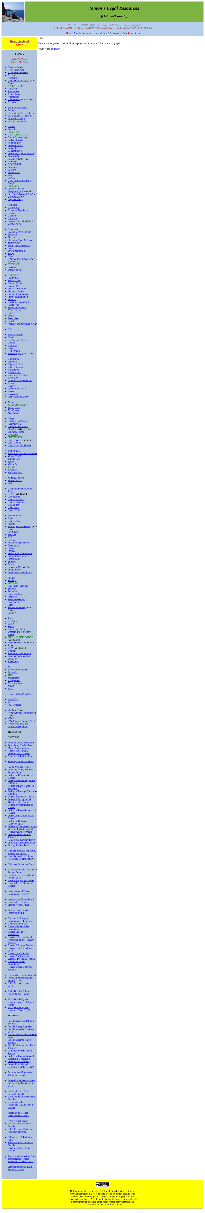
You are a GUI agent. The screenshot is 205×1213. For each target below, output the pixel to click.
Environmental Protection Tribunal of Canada (20, 1073)
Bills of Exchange (16, 118)
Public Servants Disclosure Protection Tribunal (20, 1130)
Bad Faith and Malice (18, 107)
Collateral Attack (16, 140)
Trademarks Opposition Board (22, 1156)
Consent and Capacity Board (21, 840)
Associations (14, 94)
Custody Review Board (19, 845)
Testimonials (115, 33)
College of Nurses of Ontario (21, 796)
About (77, 33)
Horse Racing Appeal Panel (21, 880)
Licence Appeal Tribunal (19, 904)
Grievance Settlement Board (21, 864)
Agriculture (13, 78)
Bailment (12, 110)
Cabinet (11, 126)
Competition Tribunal (18, 1064)
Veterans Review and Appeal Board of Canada (21, 1168)
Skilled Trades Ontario (18, 994)
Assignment (13, 91)
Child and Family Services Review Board (20, 771)
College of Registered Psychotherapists (18, 822)
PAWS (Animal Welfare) (19, 526)
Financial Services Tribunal (20, 856)
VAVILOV (13, 699)
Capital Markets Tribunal (19, 767)
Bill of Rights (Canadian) (20, 115)
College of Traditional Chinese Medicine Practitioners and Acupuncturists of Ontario (22, 829)
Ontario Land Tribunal (18, 953)
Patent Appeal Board (17, 1121)
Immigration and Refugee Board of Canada (20, 1092)
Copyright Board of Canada (21, 1067)
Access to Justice (16, 69)
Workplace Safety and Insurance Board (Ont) (18, 1008)
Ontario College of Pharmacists (16, 933)
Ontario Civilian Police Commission (18, 927)
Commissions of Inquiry (19, 1061)
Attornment (13, 96)
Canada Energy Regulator (20, 1026)
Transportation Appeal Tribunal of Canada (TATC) (21, 1160)
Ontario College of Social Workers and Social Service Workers (21, 940)
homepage (55, 48)
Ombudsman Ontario (18, 923)
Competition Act (15, 145)
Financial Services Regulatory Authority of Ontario (22, 852)
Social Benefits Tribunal (19, 991)
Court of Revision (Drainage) (21, 842)
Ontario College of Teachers (21, 945)
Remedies (12, 591)
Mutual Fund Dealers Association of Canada (18, 1114)
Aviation (12, 102)
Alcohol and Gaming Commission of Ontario (19, 752)
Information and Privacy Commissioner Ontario (19, 892)
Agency (11, 75)
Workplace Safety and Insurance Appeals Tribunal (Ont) (21, 1002)
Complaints (13, 148)
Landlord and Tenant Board (21, 899)
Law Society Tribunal (18, 902)
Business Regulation (17, 121)
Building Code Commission (21, 761)
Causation (12, 129)
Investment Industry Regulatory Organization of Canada (21, 1105)
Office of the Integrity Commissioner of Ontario (20, 919)
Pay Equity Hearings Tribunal (22, 975)
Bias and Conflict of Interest (21, 113)
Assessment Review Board (20, 756)
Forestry (11, 313)
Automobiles (14, 99)
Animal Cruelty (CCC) (18, 80)
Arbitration (13, 88)
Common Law (14, 142)
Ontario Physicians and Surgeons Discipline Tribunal (21, 957)
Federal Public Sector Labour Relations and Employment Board (21, 1083)
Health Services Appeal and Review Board (21, 876)
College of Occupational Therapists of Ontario (19, 800)
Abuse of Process (16, 67)
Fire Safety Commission (19, 859)
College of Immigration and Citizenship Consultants (21, 1057)
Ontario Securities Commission (16, 962)
